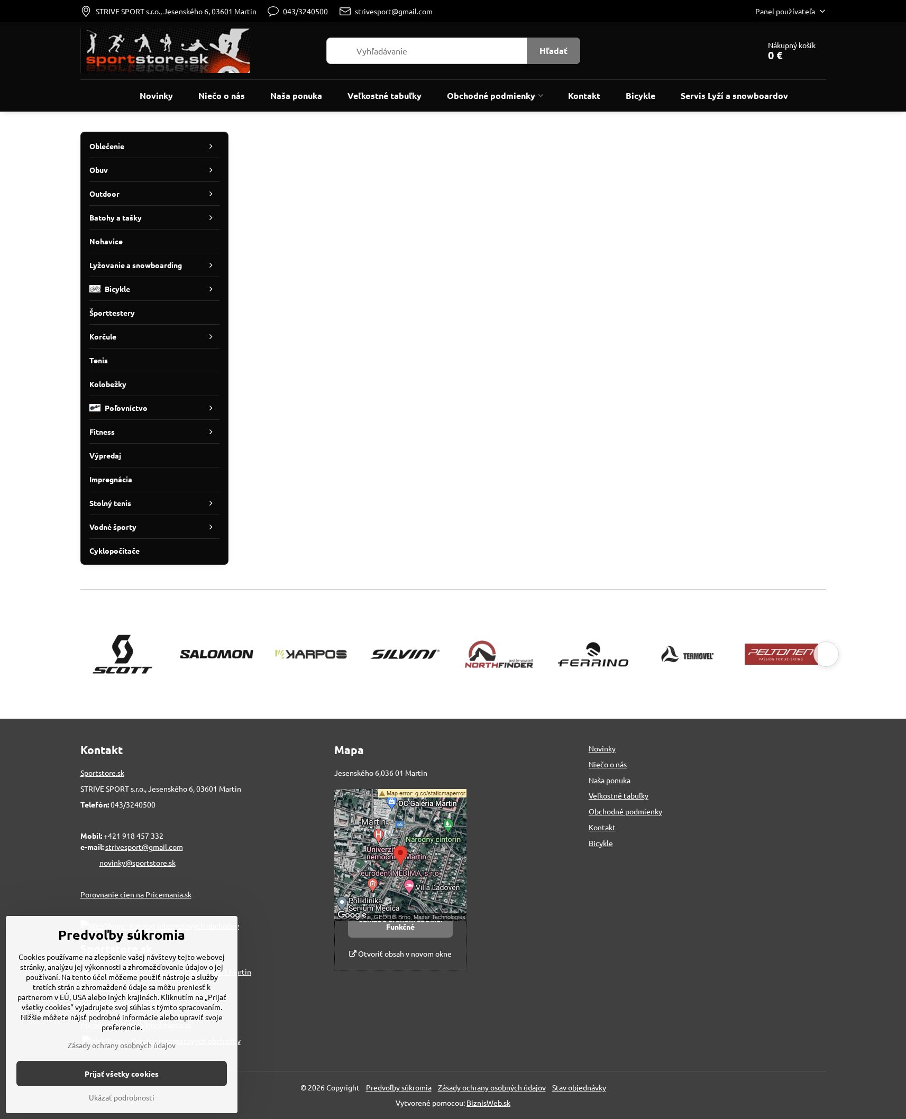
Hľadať (553, 50)
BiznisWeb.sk (488, 1102)
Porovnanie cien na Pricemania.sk (135, 894)
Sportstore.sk (102, 772)
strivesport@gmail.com (144, 846)
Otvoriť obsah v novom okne (404, 953)
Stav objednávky (579, 1087)
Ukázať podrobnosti (121, 1097)
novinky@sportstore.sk (137, 862)
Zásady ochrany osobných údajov (492, 1087)
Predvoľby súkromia (399, 1087)
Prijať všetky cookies (122, 1073)
